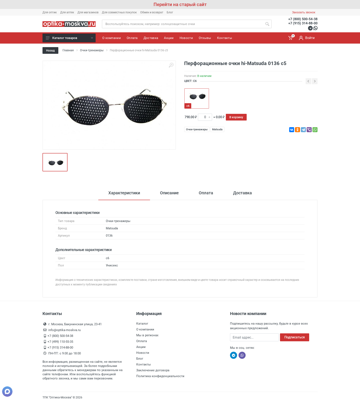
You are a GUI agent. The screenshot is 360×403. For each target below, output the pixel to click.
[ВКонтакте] (291, 129)
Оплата (206, 192)
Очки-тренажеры (197, 129)
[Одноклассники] (297, 129)
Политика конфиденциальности (160, 376)
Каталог (142, 323)
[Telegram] (303, 129)
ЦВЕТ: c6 (190, 81)
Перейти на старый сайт (180, 4)
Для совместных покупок (119, 12)
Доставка (242, 192)
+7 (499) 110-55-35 (60, 342)
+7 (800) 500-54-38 (303, 19)
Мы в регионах (147, 335)
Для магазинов (88, 12)
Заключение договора (152, 370)
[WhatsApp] (315, 129)
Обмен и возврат (151, 12)
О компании (145, 329)
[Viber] (309, 129)
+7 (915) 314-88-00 (303, 23)
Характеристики (124, 192)
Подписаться (294, 337)
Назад (50, 50)
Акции (141, 347)
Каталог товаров (64, 38)
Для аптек (67, 12)
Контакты (143, 364)
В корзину (236, 117)
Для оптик (49, 12)
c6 (187, 105)
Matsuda (217, 129)
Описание (169, 192)
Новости (142, 353)
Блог (170, 12)
